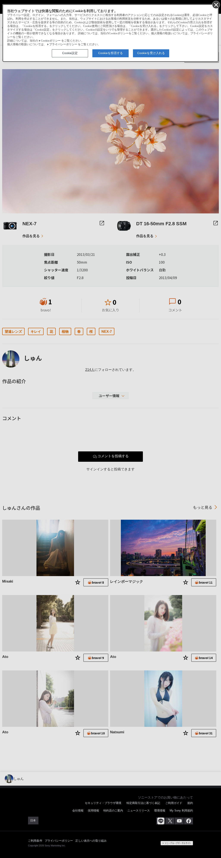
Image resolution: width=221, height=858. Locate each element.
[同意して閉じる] (215, 4)
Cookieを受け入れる (151, 53)
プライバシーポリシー (63, 44)
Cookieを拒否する (110, 53)
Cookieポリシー (51, 40)
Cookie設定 (70, 53)
